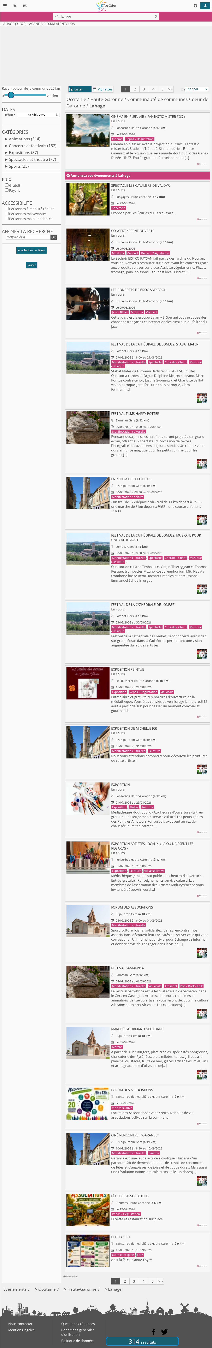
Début (8, 115)
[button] (31, 252)
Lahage (115, 1289)
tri (183, 89)
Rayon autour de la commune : (26, 88)
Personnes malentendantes (30, 219)
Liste (75, 89)
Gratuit (14, 185)
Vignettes (102, 89)
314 (142, 1341)
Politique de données (77, 1340)
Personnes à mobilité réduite (31, 209)
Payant (14, 190)
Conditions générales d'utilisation (77, 1332)
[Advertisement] (106, 55)
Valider (32, 265)
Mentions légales (21, 1330)
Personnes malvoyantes (28, 214)
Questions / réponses (78, 1324)
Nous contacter (20, 1324)
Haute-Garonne (106, 99)
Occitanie (76, 99)
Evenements (14, 1289)
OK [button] (53, 237)
